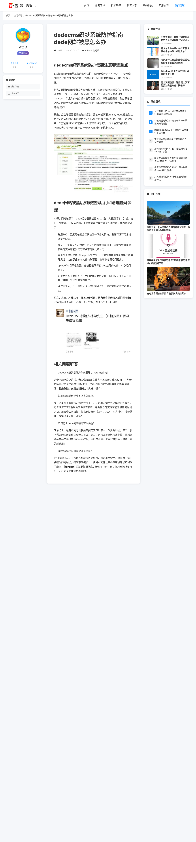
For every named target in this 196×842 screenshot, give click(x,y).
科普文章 (132, 5)
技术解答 (116, 5)
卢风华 (23, 47)
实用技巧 (164, 5)
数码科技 (148, 5)
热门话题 (180, 5)
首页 (86, 5)
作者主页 (15, 94)
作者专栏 (100, 5)
